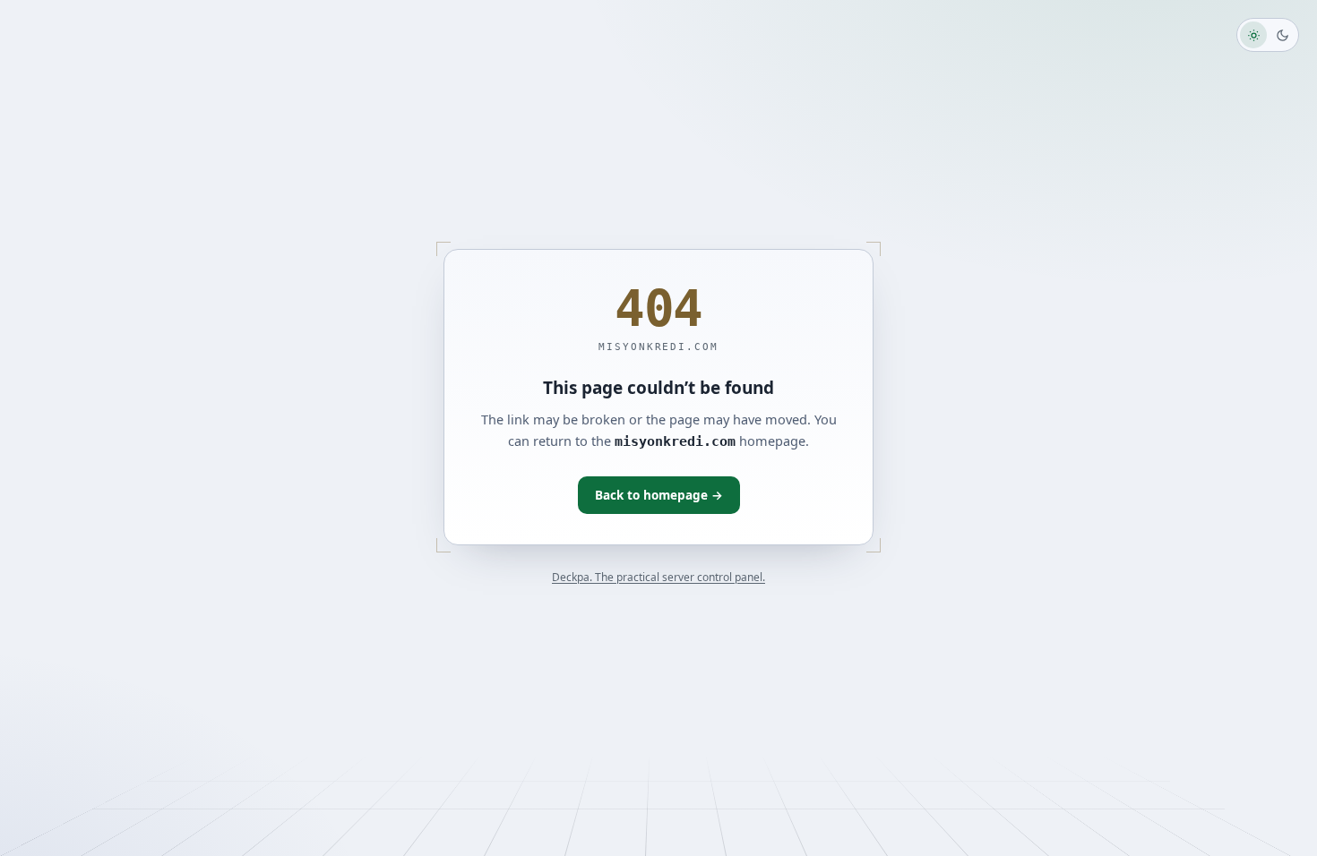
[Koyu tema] (1282, 34)
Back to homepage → (659, 495)
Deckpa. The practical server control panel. (658, 577)
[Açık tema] (1253, 34)
